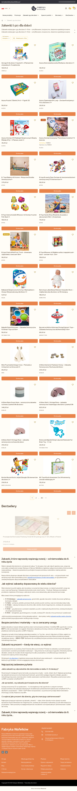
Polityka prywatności (47, 769)
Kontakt (4, 762)
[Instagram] (3, 752)
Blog (3, 766)
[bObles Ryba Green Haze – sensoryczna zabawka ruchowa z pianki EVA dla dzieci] (20, 391)
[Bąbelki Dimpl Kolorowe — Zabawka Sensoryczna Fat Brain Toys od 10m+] (20, 316)
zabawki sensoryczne (24, 599)
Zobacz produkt (32, 549)
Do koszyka (19, 76)
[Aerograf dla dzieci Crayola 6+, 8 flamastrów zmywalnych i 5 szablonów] (20, 51)
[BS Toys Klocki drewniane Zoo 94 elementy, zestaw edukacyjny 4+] (57, 466)
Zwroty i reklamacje (27, 769)
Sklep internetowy (38, 788)
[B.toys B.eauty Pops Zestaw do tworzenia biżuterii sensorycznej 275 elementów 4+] (57, 166)
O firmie (4, 769)
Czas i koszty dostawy (27, 766)
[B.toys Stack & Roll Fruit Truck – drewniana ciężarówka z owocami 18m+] (20, 241)
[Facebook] (6, 752)
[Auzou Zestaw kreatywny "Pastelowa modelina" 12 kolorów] (57, 126)
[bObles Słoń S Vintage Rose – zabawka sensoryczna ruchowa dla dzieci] (20, 428)
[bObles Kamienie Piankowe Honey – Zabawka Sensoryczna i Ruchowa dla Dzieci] (57, 353)
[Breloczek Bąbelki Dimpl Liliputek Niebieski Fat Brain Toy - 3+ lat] (57, 428)
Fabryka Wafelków (2, 20)
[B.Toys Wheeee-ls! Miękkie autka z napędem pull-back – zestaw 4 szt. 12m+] (57, 241)
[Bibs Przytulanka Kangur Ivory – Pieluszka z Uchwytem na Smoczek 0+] (20, 353)
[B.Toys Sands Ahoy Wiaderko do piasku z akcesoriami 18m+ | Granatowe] (57, 203)
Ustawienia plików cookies (46, 773)
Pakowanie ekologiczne (8, 772)
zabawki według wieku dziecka (61, 616)
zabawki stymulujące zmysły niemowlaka (40, 577)
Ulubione (63, 769)
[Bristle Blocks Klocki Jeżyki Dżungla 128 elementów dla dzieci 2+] (20, 466)
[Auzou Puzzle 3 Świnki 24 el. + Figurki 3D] (20, 89)
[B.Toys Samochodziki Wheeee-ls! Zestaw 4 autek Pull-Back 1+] (20, 203)
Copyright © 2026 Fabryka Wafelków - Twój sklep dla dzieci (19, 783)
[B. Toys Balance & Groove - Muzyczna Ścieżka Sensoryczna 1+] (20, 166)
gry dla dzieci (13, 658)
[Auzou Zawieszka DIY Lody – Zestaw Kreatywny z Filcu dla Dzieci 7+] (57, 89)
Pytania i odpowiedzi (47, 762)
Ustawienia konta (65, 766)
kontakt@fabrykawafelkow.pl (11, 2)
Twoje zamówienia (65, 762)
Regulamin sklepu (46, 766)
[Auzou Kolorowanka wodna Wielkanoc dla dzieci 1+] (57, 51)
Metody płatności (26, 762)
